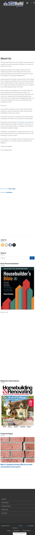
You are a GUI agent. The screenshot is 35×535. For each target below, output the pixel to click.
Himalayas (25, 525)
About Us (5, 509)
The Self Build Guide (22, 122)
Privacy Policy (6, 506)
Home (4, 499)
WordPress (20, 528)
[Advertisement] (17, 32)
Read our (6, 192)
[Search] (32, 257)
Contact (5, 513)
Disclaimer (6, 502)
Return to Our (8, 189)
